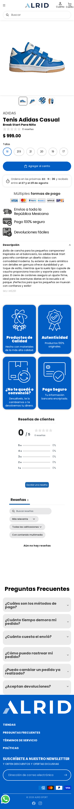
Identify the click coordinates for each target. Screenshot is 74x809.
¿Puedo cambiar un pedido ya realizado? (32, 671)
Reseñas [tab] (20, 499)
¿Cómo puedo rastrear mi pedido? (29, 655)
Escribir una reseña (37, 484)
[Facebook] (34, 803)
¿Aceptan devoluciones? (28, 686)
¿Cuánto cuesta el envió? (28, 636)
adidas (9, 113)
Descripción (11, 245)
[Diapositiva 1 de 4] (23, 101)
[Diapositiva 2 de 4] (32, 101)
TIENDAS (9, 725)
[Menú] (4, 5)
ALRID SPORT (41, 797)
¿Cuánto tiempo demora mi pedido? (30, 621)
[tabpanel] (37, 546)
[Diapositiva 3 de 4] (42, 101)
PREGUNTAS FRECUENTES (21, 732)
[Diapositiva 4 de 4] (51, 101)
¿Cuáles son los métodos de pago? (30, 605)
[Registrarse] (65, 775)
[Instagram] (40, 803)
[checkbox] (27, 535)
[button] (37, 445)
